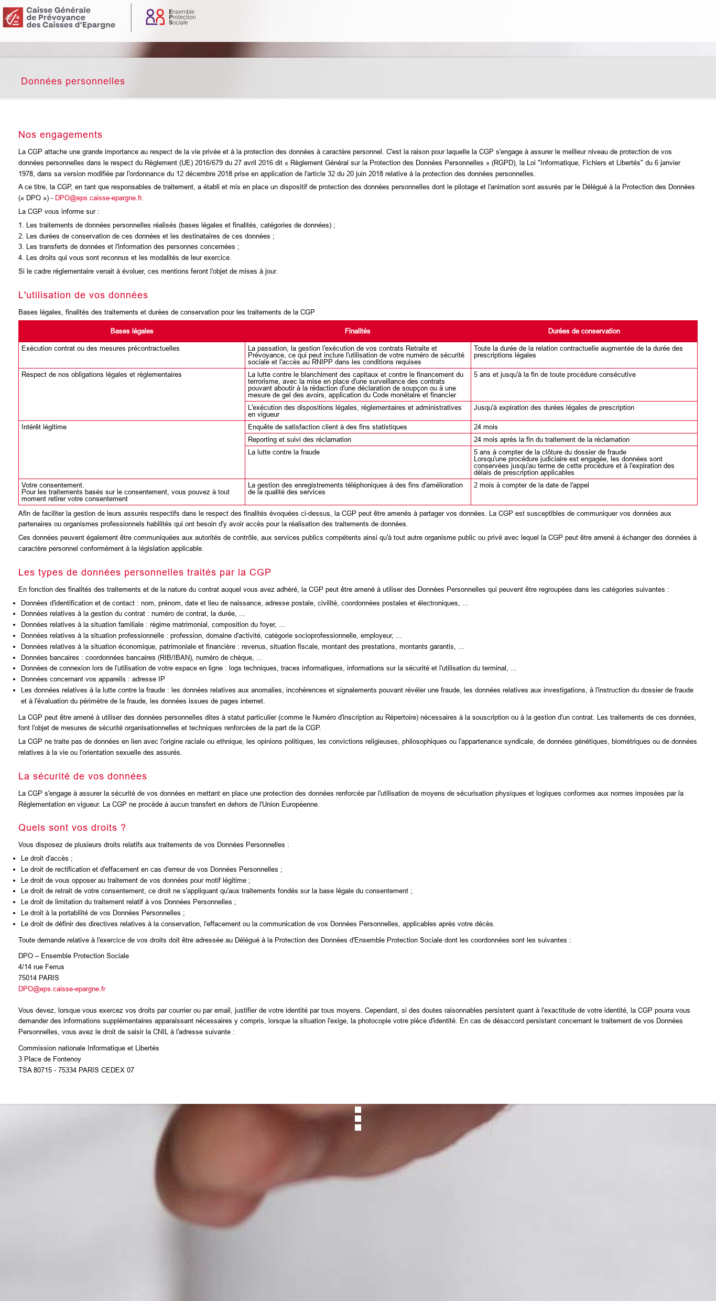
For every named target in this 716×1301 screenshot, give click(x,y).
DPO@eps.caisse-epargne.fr (98, 197)
